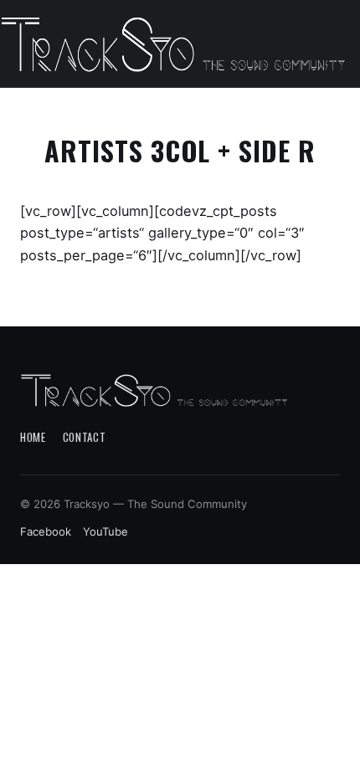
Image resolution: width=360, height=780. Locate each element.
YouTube (105, 531)
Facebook (45, 531)
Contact (84, 436)
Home (33, 436)
